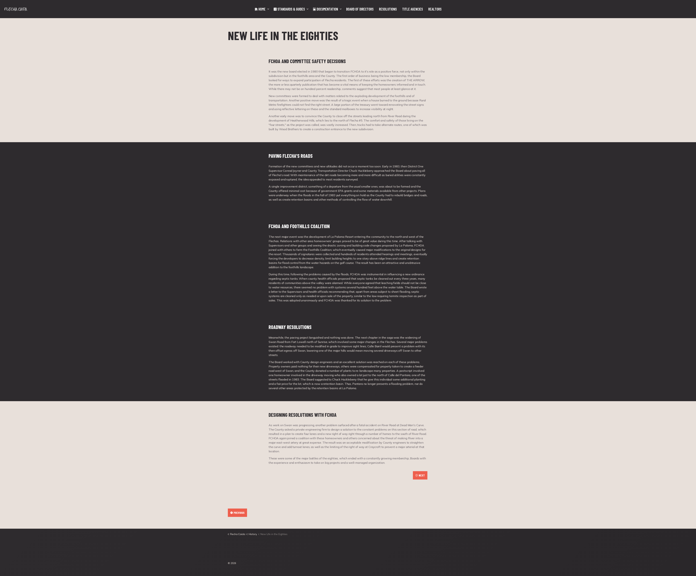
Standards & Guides (291, 9)
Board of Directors (360, 9)
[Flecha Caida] (16, 9)
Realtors (435, 9)
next (422, 475)
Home (262, 9)
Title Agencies (412, 9)
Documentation (327, 9)
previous (239, 512)
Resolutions (388, 9)
